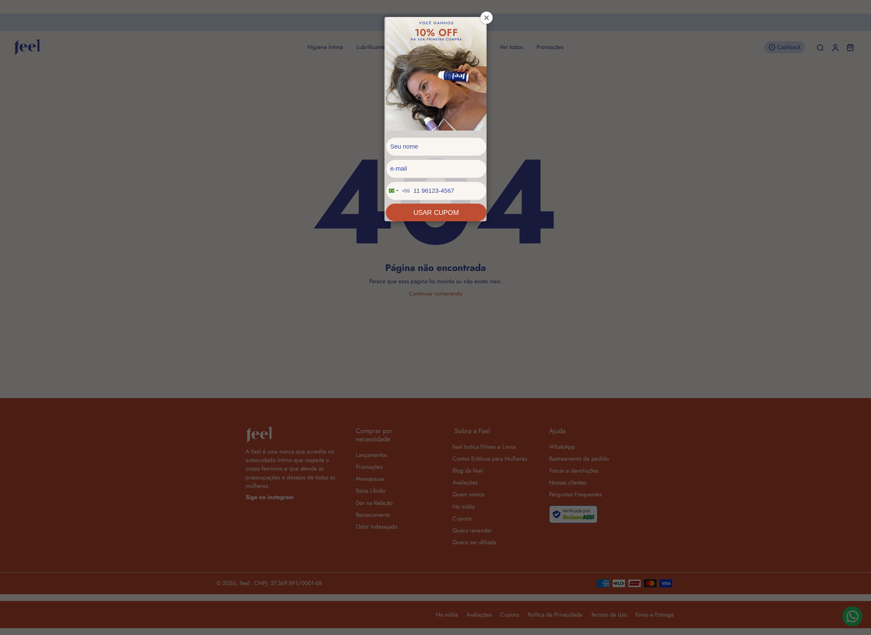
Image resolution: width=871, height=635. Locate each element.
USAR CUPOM (436, 212)
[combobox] (398, 191)
